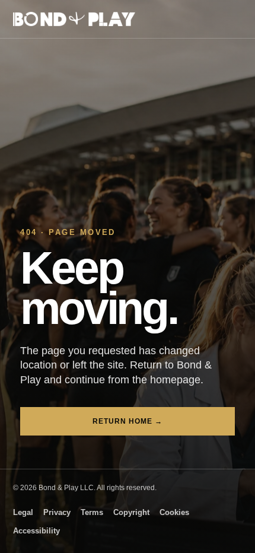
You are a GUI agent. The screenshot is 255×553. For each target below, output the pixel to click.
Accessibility (36, 531)
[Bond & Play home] (74, 19)
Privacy (57, 512)
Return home (127, 421)
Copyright (131, 512)
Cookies (174, 512)
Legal (23, 512)
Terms (92, 512)
